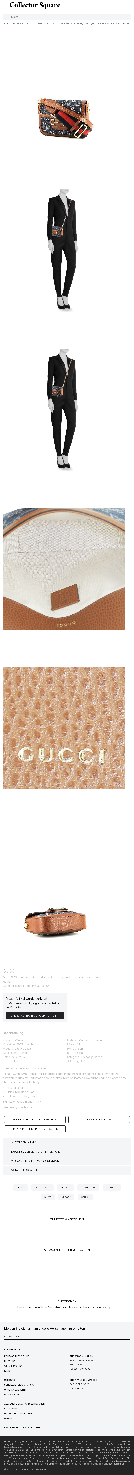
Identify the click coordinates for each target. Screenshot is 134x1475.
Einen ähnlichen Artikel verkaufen (35, 1128)
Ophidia (85, 1197)
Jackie (20, 1187)
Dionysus (112, 1187)
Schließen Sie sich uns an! (20, 1385)
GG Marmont (88, 1187)
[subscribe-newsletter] (128, 1337)
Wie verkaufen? (13, 1366)
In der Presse (12, 1394)
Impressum (10, 1408)
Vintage (66, 1197)
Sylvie (47, 1197)
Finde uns (9, 1361)
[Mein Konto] (130, 5)
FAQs (7, 1371)
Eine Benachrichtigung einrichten (35, 1119)
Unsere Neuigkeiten (15, 1389)
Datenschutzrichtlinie (18, 1413)
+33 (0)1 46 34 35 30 (80, 1369)
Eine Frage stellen (99, 1119)
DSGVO (8, 1418)
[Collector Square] (34, 5)
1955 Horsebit (42, 1187)
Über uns (9, 1380)
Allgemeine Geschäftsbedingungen (25, 1403)
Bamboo (65, 1187)
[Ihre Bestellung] (124, 5)
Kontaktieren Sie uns (16, 1356)
